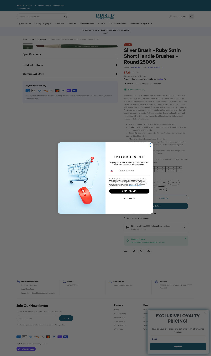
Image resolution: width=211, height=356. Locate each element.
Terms (139, 185)
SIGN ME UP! (129, 191)
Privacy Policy (133, 185)
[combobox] (113, 170)
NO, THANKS (129, 198)
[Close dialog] (150, 145)
